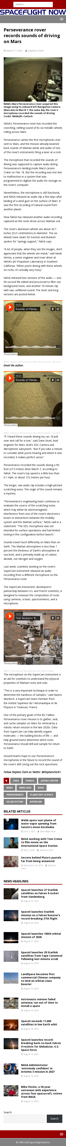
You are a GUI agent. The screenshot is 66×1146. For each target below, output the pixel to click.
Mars (9, 787)
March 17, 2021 (15, 50)
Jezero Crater (49, 780)
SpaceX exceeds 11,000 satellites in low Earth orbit (39, 1022)
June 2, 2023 (29, 831)
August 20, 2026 (31, 963)
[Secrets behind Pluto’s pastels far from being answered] (11, 861)
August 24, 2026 (31, 922)
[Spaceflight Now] (33, 13)
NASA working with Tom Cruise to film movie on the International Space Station (41, 842)
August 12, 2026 (31, 1101)
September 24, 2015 (33, 865)
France (29, 780)
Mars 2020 (25, 787)
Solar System (14, 801)
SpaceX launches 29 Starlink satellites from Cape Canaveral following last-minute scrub (41, 956)
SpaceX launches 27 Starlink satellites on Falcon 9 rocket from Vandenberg (40, 893)
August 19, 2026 (31, 988)
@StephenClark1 (51, 772)
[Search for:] (33, 4)
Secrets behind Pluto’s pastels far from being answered (41, 859)
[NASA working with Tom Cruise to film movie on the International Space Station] (11, 842)
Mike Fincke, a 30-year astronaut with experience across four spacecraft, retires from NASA (41, 1092)
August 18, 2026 (31, 1010)
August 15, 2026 (31, 1054)
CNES (16, 780)
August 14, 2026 (31, 1076)
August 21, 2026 (31, 941)
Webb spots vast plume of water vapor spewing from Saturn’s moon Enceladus (38, 823)
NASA (6, 362)
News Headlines (16, 881)
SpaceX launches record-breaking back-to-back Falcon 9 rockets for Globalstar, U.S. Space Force (41, 1045)
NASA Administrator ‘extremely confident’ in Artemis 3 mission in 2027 (38, 1068)
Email (7, 365)
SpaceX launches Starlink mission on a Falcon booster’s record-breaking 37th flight (40, 915)
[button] (61, 19)
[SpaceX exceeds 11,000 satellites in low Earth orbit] (11, 1025)
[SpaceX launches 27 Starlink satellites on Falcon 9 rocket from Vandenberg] (11, 893)
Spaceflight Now (48, 831)
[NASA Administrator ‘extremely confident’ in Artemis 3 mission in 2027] (11, 1069)
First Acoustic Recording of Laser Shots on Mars (32, 671)
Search (8, 1112)
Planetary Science (41, 794)
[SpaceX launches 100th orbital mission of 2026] (11, 937)
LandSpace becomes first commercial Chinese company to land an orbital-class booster (41, 979)
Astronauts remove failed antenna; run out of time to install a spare (39, 1002)
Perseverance (14, 794)
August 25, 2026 (31, 901)
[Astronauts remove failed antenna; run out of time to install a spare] (11, 1003)
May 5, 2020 (29, 850)
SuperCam (36, 801)
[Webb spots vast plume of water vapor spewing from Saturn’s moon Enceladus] (11, 824)
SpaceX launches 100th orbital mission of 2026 (41, 935)
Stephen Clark (36, 50)
